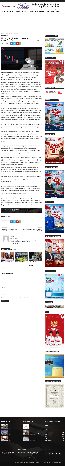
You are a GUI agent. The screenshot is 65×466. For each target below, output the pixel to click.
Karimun (18, 11)
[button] (52, 0)
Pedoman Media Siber (46, 462)
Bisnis (7, 33)
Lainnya (58, 11)
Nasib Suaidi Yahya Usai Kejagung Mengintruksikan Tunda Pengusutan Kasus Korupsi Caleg (36, 432)
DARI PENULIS (13, 249)
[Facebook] (54, 1)
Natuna (9, 11)
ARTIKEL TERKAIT (5, 249)
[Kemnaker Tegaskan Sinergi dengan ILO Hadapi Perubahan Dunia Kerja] (7, 256)
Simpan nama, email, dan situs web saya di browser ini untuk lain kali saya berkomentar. (21, 297)
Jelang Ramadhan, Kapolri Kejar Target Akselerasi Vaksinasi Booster (9, 230)
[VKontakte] (61, 1)
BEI (6, 216)
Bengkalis (24, 11)
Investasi (9, 216)
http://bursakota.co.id (13, 238)
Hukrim (52, 11)
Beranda (3, 33)
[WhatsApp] (20, 43)
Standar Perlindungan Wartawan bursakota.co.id (32, 462)
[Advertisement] (32, 22)
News (3, 11)
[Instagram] (14, 243)
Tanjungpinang (34, 11)
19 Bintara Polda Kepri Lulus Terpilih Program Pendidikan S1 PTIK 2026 (14, 432)
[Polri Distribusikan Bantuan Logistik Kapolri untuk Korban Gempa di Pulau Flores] (21, 256)
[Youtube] (63, 1)
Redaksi (5, 40)
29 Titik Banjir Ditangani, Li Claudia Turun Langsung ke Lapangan (13, 426)
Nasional (6, 35)
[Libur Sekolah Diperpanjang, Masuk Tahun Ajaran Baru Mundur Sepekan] (26, 426)
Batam (47, 11)
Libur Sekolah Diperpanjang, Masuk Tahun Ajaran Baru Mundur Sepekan (36, 426)
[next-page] (4, 268)
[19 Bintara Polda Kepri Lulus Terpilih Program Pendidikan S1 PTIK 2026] (4, 432)
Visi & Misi (17, 462)
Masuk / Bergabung (14, 0)
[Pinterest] (17, 43)
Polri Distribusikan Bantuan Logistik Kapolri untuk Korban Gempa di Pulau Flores (20, 263)
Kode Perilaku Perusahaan (56, 462)
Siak (13, 11)
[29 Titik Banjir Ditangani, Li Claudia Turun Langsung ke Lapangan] (4, 426)
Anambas (41, 11)
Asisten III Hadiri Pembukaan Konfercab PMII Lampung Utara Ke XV (32, 230)
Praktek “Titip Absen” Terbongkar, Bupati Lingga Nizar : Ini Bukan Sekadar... (35, 438)
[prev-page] (2, 268)
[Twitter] (56, 1)
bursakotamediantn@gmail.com (30, 457)
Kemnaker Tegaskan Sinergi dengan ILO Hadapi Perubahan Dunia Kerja (7, 263)
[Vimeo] (58, 1)
